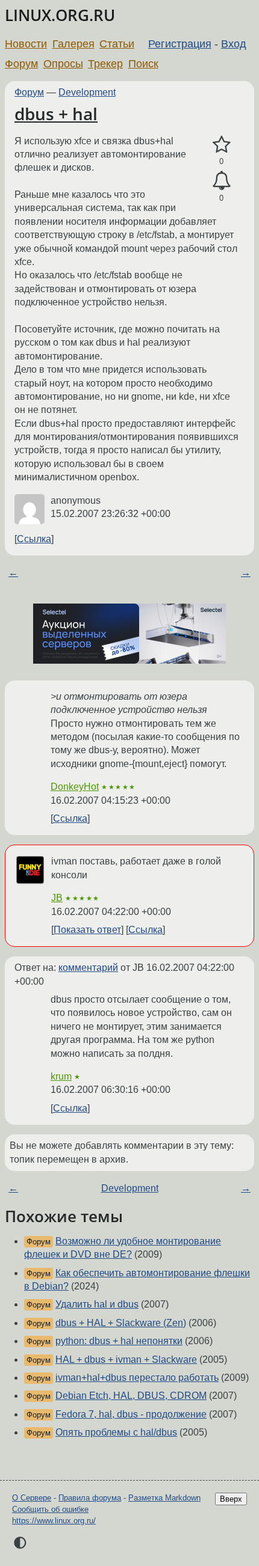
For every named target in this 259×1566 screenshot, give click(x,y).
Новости (26, 44)
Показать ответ (87, 930)
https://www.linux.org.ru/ (54, 1520)
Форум (21, 64)
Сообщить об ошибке (50, 1509)
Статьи (116, 44)
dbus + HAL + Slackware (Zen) (120, 1323)
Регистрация (179, 44)
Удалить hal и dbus (97, 1304)
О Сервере (31, 1497)
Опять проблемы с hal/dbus (116, 1432)
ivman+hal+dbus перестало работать (137, 1377)
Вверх (231, 1498)
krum (61, 1076)
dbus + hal (56, 113)
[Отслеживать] (221, 181)
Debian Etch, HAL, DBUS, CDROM (131, 1395)
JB (57, 898)
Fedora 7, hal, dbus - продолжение (131, 1414)
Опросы (63, 64)
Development (87, 92)
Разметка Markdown (164, 1497)
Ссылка (34, 539)
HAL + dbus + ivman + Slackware (126, 1359)
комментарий (88, 967)
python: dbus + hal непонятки (119, 1341)
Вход (233, 44)
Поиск (143, 64)
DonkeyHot (75, 786)
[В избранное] (221, 145)
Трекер (105, 64)
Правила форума (89, 1497)
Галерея (73, 44)
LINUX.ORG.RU (60, 15)
